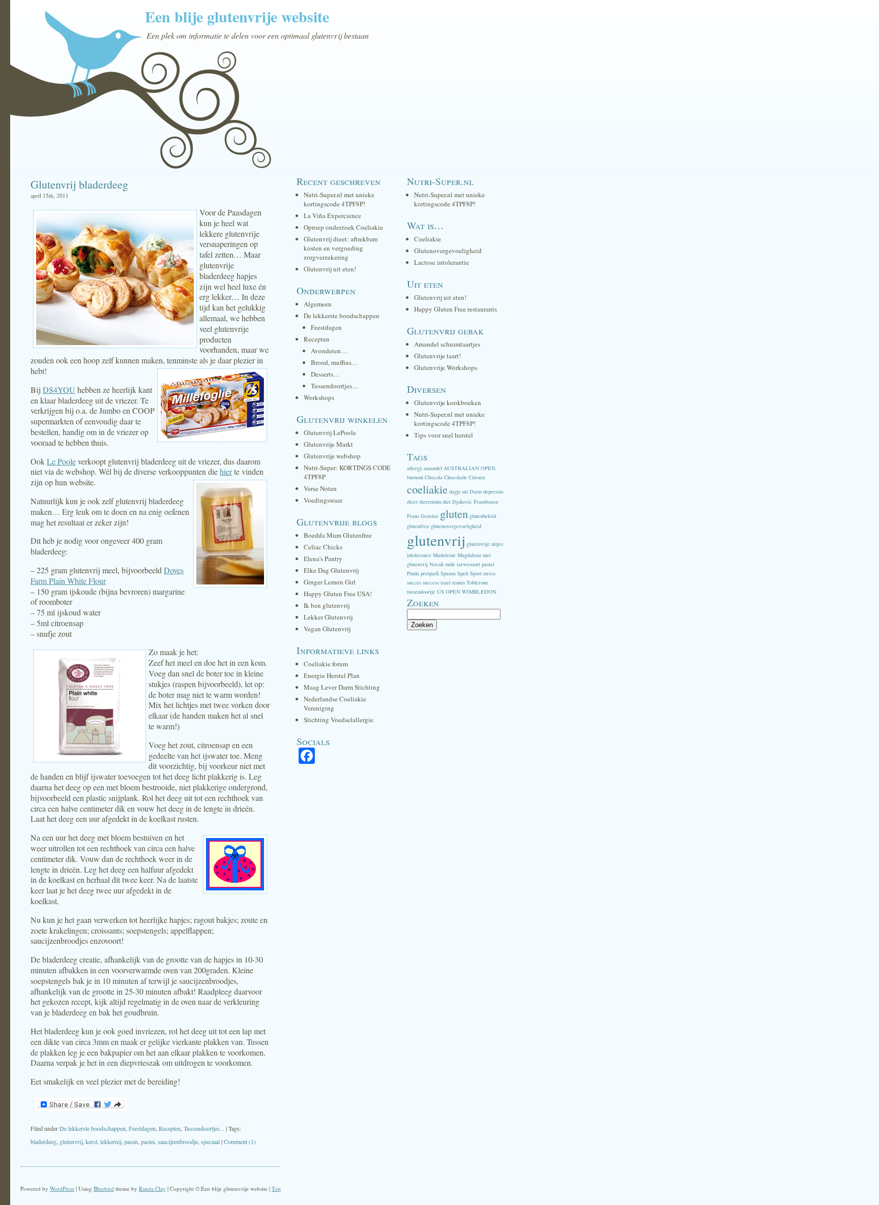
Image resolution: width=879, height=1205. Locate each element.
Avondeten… (329, 350)
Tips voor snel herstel (443, 435)
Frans (413, 515)
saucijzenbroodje (178, 1141)
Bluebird (104, 1188)
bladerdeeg (43, 1141)
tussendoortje (421, 591)
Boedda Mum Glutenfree (338, 535)
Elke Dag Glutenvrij (331, 570)
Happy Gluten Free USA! (338, 593)
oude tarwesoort (462, 564)
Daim (476, 491)
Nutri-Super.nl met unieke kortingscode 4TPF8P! (339, 199)
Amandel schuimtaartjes (447, 344)
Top (276, 1188)
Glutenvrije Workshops (445, 367)
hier (226, 471)
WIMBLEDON (479, 591)
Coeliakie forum (326, 663)
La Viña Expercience (332, 215)
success (431, 582)
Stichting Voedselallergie (338, 719)
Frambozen (486, 501)
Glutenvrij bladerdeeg (79, 184)
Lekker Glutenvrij (328, 617)
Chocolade (455, 477)
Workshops (319, 397)
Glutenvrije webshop (332, 455)
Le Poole (61, 461)
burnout (415, 477)
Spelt (462, 573)
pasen (131, 1141)
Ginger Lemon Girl (330, 581)
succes (414, 582)
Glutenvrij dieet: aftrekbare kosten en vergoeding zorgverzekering (341, 248)
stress (489, 573)
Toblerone (477, 582)
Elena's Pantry (323, 558)
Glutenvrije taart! (437, 355)
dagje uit (458, 491)
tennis (458, 582)
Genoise (429, 515)
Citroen (476, 477)
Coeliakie (427, 238)
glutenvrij (71, 1141)
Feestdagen (142, 1128)
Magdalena (469, 555)
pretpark (430, 573)
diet (447, 501)
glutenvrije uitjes (484, 543)
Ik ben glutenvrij (326, 605)
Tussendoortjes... (204, 1128)
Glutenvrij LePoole (330, 432)
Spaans (448, 573)
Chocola (434, 477)
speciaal (210, 1141)
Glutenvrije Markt (328, 444)
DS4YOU (59, 389)
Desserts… (325, 374)
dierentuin (430, 501)
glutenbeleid (483, 515)
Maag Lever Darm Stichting (342, 687)
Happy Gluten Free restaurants (455, 309)
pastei (148, 1141)
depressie (493, 491)
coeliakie (427, 489)
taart (446, 582)
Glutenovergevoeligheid (448, 250)
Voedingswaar (323, 500)
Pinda (413, 573)
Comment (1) (240, 1141)
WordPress (62, 1188)
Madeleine (444, 555)
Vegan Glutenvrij (327, 628)
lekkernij (110, 1141)
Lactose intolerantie (441, 262)
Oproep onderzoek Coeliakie (343, 227)
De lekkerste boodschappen (93, 1128)
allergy (414, 468)
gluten (454, 513)
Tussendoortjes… (335, 385)
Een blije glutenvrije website (237, 16)
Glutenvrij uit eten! (330, 268)
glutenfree (418, 526)
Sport (476, 573)
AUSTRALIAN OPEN (469, 468)
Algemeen (318, 303)
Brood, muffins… (334, 362)
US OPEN (448, 591)
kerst (91, 1141)
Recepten (170, 1128)
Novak (436, 564)
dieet (412, 501)
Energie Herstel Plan (332, 675)
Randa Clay (152, 1188)
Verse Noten (320, 488)
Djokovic (462, 501)
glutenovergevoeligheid (456, 526)
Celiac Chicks (323, 546)
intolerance (419, 555)
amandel (433, 468)
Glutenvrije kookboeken (447, 402)
